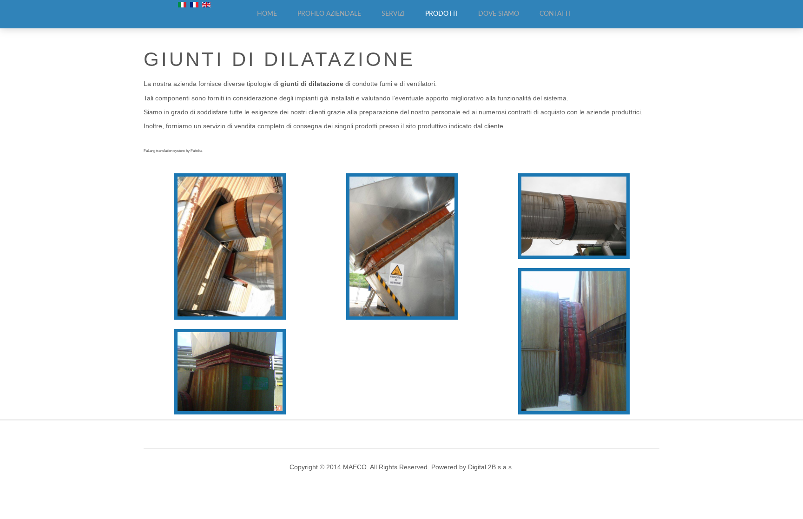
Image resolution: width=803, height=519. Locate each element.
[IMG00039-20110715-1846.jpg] (573, 341)
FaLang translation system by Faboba (173, 151)
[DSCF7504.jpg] (230, 246)
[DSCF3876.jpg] (573, 216)
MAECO (355, 467)
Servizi (393, 14)
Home (267, 14)
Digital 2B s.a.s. (490, 467)
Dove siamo (498, 14)
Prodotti (441, 14)
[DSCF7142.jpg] (401, 246)
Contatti (555, 14)
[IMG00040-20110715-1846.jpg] (230, 371)
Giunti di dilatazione (279, 59)
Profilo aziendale (329, 14)
